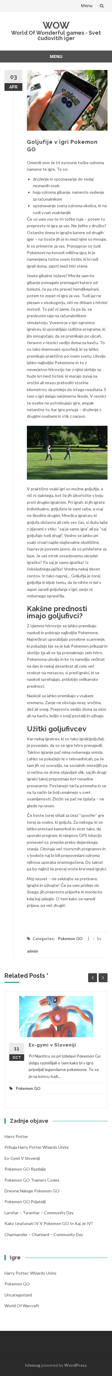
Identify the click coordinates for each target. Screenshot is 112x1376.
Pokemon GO (70, 938)
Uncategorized (18, 1294)
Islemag (32, 1365)
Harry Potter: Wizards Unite (30, 1273)
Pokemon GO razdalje (25, 1168)
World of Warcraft (21, 1305)
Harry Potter (16, 1136)
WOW (56, 25)
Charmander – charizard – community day (43, 1234)
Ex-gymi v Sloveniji (52, 1045)
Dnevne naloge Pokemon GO (31, 1190)
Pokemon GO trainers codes (31, 1180)
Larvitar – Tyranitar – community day (38, 1212)
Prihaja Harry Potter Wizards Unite (36, 1147)
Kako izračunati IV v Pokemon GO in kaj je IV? (48, 1223)
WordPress (75, 1365)
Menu (87, 5)
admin (32, 951)
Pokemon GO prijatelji (25, 1201)
